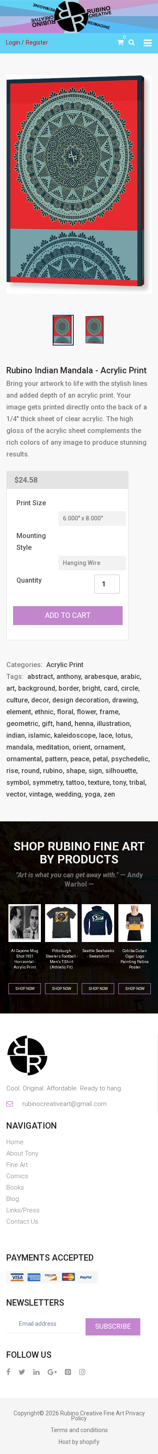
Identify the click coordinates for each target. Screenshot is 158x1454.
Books (15, 1187)
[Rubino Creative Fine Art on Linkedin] (36, 1371)
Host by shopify (79, 1441)
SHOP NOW (25, 989)
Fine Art (17, 1165)
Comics (17, 1176)
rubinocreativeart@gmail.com (64, 1104)
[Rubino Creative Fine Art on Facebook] (8, 1371)
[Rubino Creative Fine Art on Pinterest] (68, 1371)
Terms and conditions (79, 1430)
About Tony (22, 1153)
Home (15, 1142)
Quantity (29, 580)
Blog (12, 1199)
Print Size (31, 503)
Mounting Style (31, 542)
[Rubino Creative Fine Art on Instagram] (82, 1371)
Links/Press (23, 1210)
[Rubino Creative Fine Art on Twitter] (22, 1371)
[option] (79, 184)
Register (37, 42)
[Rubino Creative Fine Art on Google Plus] (52, 1371)
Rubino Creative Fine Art (92, 1413)
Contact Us (22, 1221)
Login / (15, 42)
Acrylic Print (64, 665)
